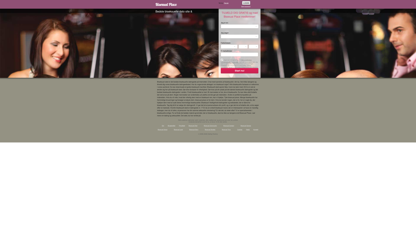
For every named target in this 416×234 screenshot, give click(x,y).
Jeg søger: (225, 33)
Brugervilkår (171, 126)
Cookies (239, 129)
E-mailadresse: (226, 51)
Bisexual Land (178, 129)
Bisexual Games (246, 126)
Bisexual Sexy (193, 129)
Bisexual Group (162, 129)
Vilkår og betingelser (246, 60)
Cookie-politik (234, 62)
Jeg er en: (224, 23)
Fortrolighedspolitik (226, 62)
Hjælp (248, 129)
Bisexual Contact (228, 126)
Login (246, 3)
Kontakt (255, 129)
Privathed (182, 126)
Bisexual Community (210, 126)
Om (163, 126)
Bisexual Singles (210, 129)
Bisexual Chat (193, 126)
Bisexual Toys (226, 129)
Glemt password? (246, 6)
